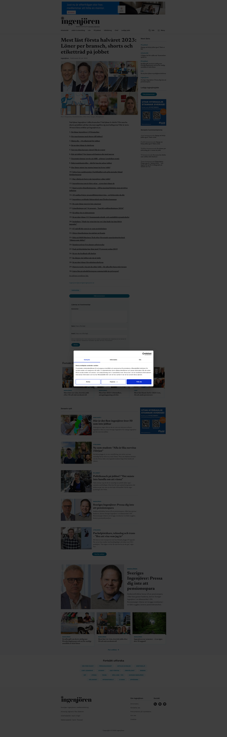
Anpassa (112, 382)
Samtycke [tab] (87, 359)
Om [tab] (140, 359)
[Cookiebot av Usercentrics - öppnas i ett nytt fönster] (143, 354)
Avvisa (88, 382)
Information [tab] (113, 359)
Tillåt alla (139, 382)
